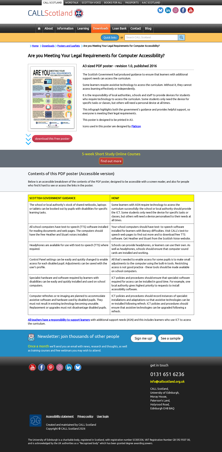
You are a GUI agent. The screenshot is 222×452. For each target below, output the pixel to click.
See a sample (170, 338)
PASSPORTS (132, 2)
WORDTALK (71, 2)
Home (35, 45)
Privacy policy (85, 416)
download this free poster (52, 138)
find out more (111, 161)
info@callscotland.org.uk (167, 381)
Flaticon (136, 126)
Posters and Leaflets (68, 45)
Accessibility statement (60, 416)
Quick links (110, 37)
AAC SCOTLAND (151, 2)
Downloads (48, 45)
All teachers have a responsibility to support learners (59, 319)
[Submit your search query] (181, 37)
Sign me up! (143, 338)
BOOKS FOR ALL (113, 2)
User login (103, 416)
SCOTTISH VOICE (91, 2)
